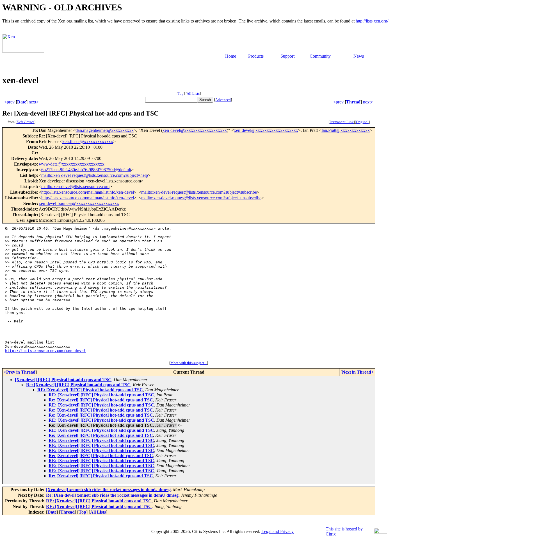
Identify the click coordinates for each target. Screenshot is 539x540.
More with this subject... (188, 363)
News (358, 56)
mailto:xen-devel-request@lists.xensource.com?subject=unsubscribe (201, 197)
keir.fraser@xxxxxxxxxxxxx (87, 141)
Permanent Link (342, 122)
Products (256, 56)
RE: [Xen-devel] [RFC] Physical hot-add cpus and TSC (90, 389)
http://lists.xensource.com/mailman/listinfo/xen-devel (87, 192)
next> (34, 102)
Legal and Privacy (277, 531)
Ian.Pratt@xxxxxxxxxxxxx (345, 130)
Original (362, 122)
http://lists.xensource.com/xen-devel (45, 351)
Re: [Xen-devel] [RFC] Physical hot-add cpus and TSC (78, 384)
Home (230, 56)
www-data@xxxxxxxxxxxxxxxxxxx (71, 164)
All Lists (193, 93)
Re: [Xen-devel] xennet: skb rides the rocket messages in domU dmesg (112, 495)
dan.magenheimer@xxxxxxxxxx (105, 130)
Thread (353, 102)
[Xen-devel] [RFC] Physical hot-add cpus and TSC (63, 379)
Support (287, 56)
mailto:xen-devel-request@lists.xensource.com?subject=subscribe (199, 192)
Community (320, 56)
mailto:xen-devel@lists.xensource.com (75, 186)
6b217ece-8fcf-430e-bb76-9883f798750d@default (86, 169)
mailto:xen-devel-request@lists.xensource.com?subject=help (94, 175)
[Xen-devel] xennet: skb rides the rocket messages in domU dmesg (108, 489)
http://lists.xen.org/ (372, 21)
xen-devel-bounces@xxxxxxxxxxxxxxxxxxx (79, 203)
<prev (9, 102)
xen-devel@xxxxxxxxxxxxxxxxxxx (195, 130)
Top (181, 93)
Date (21, 102)
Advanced (223, 100)
